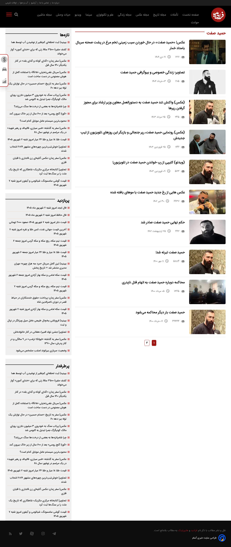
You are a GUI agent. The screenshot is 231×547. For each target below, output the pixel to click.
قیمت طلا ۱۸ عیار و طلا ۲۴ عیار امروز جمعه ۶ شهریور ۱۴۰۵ (39, 254)
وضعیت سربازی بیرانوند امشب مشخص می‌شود (41, 351)
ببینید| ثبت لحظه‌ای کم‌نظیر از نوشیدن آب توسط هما (38, 42)
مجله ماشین (44, 14)
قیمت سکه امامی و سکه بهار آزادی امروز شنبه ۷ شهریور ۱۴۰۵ (37, 311)
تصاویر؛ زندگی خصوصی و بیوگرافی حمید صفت (152, 72)
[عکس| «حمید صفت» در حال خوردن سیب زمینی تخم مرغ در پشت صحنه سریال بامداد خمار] (207, 52)
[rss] (10, 534)
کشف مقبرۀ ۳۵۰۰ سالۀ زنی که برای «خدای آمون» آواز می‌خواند (38, 52)
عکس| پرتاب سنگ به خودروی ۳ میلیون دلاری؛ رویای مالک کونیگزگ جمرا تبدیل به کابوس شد (38, 97)
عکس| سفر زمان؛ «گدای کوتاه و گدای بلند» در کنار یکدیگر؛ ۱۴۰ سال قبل (40, 63)
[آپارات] (32, 534)
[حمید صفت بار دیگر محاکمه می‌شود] (207, 322)
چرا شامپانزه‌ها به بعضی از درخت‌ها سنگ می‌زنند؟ (40, 106)
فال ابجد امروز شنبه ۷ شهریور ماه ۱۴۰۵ (46, 208)
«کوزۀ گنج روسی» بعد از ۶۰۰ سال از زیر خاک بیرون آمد (37, 114)
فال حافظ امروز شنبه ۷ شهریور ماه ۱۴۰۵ (46, 215)
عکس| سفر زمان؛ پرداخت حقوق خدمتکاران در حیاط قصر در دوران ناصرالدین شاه (38, 300)
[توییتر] (21, 534)
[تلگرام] (54, 534)
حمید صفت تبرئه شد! (170, 252)
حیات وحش (63, 14)
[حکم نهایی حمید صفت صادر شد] (207, 232)
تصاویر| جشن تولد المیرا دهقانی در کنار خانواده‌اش (39, 332)
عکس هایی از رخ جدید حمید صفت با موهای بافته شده (147, 192)
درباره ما (55, 3)
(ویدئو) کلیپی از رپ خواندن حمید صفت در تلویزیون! (149, 162)
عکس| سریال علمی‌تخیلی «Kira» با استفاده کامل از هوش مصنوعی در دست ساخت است (39, 74)
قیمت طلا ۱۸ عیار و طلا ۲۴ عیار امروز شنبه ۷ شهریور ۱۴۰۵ (37, 140)
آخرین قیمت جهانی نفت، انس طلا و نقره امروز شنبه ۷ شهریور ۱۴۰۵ (37, 232)
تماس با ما (44, 3)
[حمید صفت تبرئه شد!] (207, 262)
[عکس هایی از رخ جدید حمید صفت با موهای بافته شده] (207, 202)
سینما (89, 14)
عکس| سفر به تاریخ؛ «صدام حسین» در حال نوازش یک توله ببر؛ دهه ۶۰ (37, 86)
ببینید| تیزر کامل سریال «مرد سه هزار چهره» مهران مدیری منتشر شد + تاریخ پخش (40, 266)
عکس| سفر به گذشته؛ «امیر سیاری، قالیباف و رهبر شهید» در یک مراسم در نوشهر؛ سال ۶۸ (36, 130)
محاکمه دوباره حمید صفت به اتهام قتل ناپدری (153, 282)
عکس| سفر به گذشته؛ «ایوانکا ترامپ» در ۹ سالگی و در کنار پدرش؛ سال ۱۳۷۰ (38, 341)
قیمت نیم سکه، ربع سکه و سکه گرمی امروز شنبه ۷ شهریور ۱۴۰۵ (40, 288)
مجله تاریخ (159, 14)
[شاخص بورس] (4, 81)
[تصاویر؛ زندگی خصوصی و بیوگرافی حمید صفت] (207, 82)
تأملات (174, 14)
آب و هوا (24, 3)
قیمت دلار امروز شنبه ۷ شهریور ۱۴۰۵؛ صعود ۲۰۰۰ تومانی (37, 222)
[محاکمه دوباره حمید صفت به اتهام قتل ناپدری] (207, 292)
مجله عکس (142, 14)
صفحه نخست (190, 14)
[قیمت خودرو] (4, 70)
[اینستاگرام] (43, 534)
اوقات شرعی (11, 3)
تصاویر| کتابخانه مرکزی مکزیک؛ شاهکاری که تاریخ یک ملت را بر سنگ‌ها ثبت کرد (37, 172)
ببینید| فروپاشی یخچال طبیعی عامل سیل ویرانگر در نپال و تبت (36, 323)
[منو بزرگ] (9, 15)
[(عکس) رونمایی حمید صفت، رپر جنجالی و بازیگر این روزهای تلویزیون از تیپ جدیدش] (207, 142)
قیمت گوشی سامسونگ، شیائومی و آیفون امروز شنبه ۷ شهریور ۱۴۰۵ (37, 183)
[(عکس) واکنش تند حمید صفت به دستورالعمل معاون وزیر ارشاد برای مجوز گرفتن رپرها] (207, 112)
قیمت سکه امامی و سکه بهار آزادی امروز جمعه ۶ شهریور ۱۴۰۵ (37, 277)
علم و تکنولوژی (105, 14)
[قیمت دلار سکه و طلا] (4, 60)
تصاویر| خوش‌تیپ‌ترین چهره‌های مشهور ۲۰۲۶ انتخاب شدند (38, 149)
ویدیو (78, 14)
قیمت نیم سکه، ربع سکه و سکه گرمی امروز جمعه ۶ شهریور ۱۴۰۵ (39, 243)
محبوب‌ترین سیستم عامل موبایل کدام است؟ (43, 121)
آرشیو (33, 3)
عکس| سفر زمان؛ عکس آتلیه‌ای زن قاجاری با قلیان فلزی (39, 160)
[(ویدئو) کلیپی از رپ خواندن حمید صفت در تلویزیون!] (207, 172)
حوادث (195, 22)
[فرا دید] (218, 15)
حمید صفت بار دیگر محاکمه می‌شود (160, 312)
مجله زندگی (124, 14)
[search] (16, 15)
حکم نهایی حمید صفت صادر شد (163, 222)
